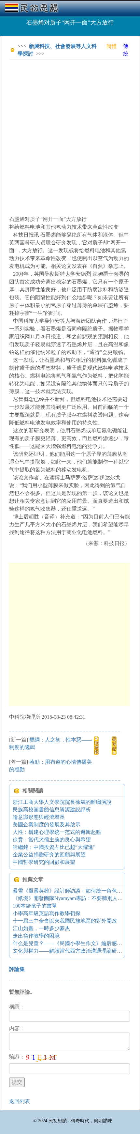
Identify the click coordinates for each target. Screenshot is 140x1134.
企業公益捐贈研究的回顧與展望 (49, 854)
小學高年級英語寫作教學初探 (46, 913)
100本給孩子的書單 (35, 906)
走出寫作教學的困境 (36, 936)
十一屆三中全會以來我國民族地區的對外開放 (65, 921)
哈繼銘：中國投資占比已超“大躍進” (54, 847)
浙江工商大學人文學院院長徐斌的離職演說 (62, 802)
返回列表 (19, 1101)
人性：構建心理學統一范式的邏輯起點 (57, 832)
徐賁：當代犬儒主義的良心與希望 (52, 839)
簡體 (111, 46)
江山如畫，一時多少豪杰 (41, 928)
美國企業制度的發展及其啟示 (46, 824)
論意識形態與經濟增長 (39, 817)
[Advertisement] (70, 135)
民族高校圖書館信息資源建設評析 (52, 809)
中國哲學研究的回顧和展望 (44, 862)
